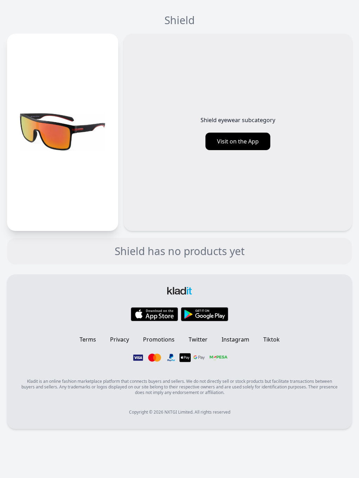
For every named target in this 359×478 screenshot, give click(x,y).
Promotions (159, 339)
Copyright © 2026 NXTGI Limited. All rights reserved (179, 412)
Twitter (198, 339)
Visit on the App (238, 141)
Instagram (235, 339)
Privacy (119, 339)
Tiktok (271, 339)
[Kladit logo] (179, 288)
